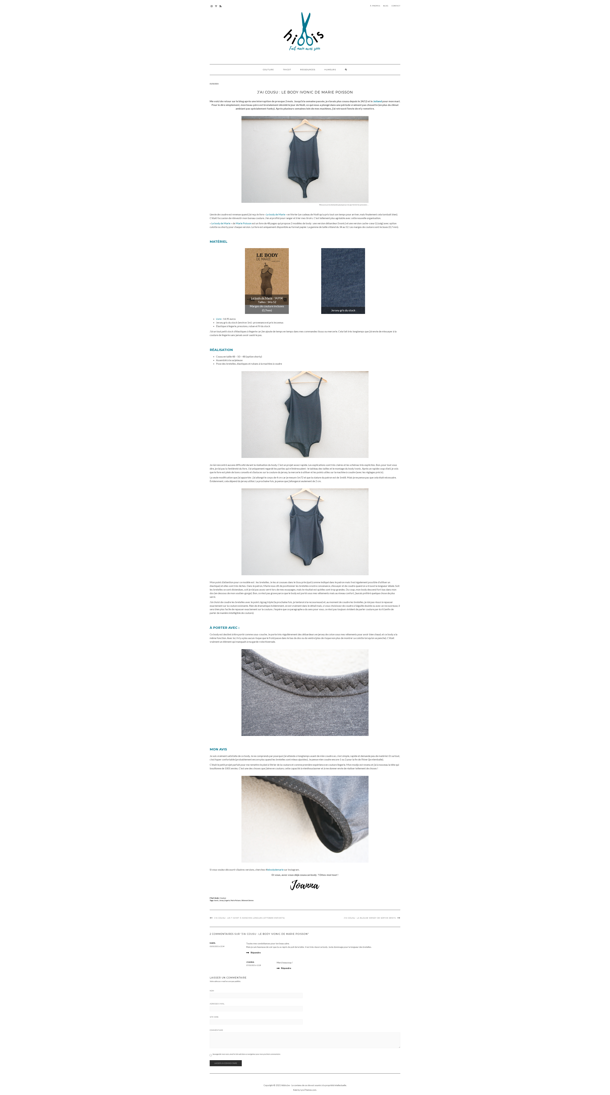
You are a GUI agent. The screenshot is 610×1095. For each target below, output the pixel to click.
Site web (214, 1017)
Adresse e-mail (217, 1004)
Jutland (377, 101)
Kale (295, 1090)
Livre (218, 318)
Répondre (256, 952)
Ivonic (216, 900)
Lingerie (227, 900)
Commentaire (216, 1030)
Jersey (221, 900)
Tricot (287, 70)
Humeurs (330, 70)
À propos (375, 6)
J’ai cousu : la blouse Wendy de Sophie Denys (370, 918)
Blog (386, 6)
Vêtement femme (247, 900)
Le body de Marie (275, 214)
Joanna (250, 962)
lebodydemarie (275, 869)
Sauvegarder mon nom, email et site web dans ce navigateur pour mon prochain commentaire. (247, 1054)
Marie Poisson (243, 223)
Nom (212, 991)
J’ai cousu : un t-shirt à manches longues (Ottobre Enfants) (249, 918)
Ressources (307, 70)
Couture (268, 70)
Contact (396, 6)
